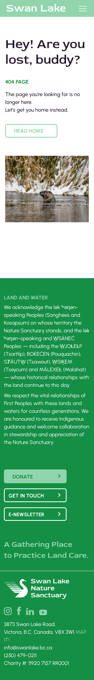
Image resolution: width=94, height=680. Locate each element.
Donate (23, 477)
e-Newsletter (26, 514)
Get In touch (26, 496)
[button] (31, 131)
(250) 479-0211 (20, 655)
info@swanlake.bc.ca (28, 647)
